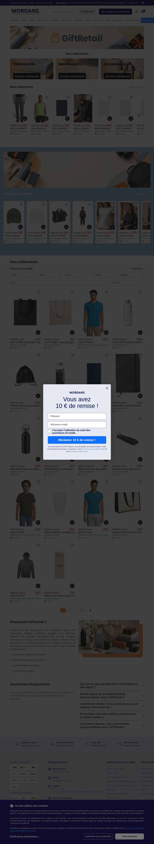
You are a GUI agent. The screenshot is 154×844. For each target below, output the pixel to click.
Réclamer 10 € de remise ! (77, 440)
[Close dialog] (107, 388)
